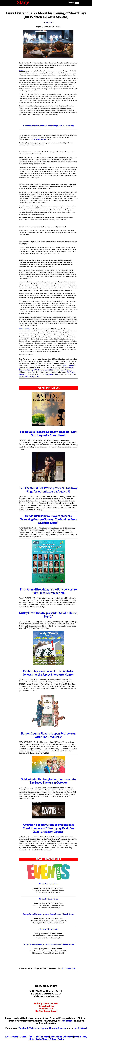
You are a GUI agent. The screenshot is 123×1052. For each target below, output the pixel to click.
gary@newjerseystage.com (29, 376)
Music (36, 1036)
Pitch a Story (80, 1036)
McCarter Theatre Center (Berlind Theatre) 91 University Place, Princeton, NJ (48, 891)
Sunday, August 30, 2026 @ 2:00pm (48, 933)
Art (7, 1036)
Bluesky (62, 1028)
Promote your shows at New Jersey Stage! (48, 126)
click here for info (67, 968)
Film (30, 1036)
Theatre (45, 1036)
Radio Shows (42, 1039)
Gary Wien (50, 22)
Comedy (14, 1036)
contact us (68, 1020)
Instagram (43, 1028)
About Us (68, 1036)
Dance (23, 1036)
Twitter (33, 1028)
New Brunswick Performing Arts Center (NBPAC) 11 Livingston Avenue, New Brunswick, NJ (48, 921)
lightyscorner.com (51, 374)
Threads (53, 1028)
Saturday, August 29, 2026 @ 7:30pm (48, 903)
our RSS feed (80, 1028)
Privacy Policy (57, 1039)
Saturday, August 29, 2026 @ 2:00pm (48, 888)
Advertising (56, 1036)
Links (31, 1039)
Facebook (23, 1028)
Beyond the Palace (68, 365)
